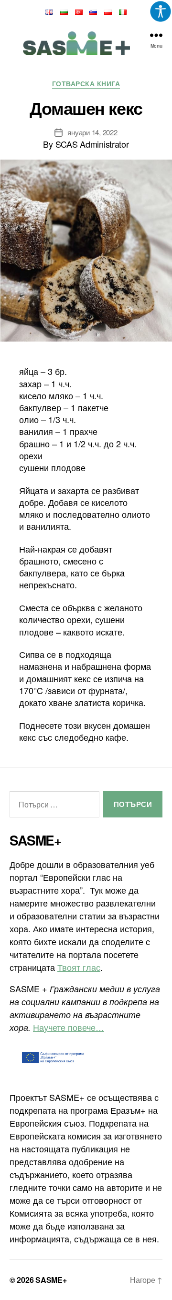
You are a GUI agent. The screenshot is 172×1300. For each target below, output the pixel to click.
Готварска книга (86, 84)
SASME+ (50, 1279)
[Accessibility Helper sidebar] (160, 11)
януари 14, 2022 (92, 132)
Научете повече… (68, 1027)
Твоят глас (78, 967)
